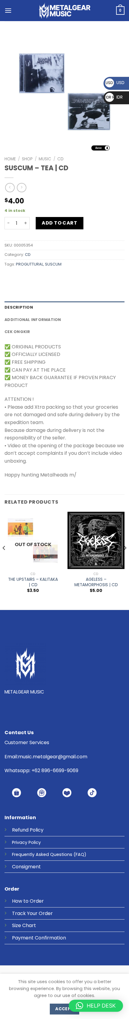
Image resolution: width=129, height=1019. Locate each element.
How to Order (28, 901)
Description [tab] (18, 307)
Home (10, 159)
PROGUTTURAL (29, 264)
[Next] (125, 560)
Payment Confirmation (39, 937)
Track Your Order (32, 913)
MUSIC (45, 159)
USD (115, 83)
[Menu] (8, 10)
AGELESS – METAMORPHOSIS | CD (96, 582)
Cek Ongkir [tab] (17, 331)
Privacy (19, 842)
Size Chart (24, 925)
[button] (96, 1006)
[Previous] (4, 560)
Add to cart (59, 222)
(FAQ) (80, 854)
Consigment (26, 866)
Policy (37, 829)
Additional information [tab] (32, 319)
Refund (20, 829)
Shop (27, 159)
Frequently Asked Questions (42, 854)
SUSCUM (53, 264)
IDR (114, 97)
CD (60, 159)
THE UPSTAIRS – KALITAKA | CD (33, 582)
